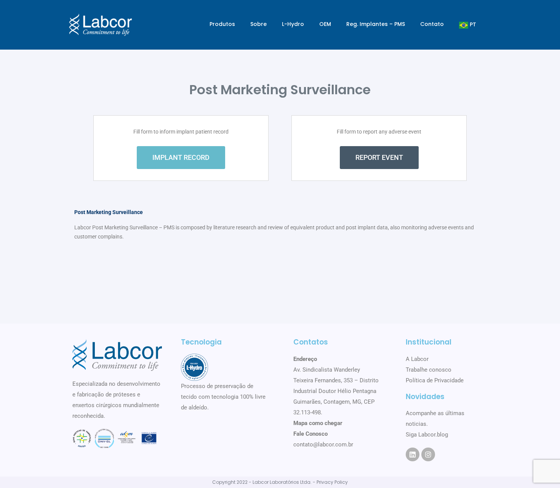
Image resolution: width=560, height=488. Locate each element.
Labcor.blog (433, 434)
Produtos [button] (222, 24)
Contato (432, 24)
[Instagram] (428, 454)
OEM (325, 24)
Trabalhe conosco (428, 369)
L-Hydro (293, 24)
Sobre (258, 24)
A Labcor (417, 359)
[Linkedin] (412, 454)
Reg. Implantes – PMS (375, 24)
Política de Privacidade (435, 380)
